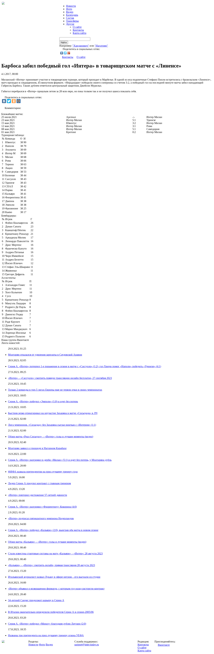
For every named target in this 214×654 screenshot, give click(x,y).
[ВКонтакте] (62, 53)
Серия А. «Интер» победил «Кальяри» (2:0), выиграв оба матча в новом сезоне (53, 530)
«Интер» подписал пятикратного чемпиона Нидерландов (41, 518)
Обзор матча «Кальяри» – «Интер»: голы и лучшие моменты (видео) (47, 541)
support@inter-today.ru (86, 644)
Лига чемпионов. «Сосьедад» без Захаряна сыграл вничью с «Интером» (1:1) (52, 424)
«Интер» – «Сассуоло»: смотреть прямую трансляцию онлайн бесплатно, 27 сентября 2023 (60, 378)
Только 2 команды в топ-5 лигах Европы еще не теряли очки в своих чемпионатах (55, 389)
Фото (69, 9)
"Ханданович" (80, 45)
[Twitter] (65, 53)
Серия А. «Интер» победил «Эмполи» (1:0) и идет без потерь (43, 401)
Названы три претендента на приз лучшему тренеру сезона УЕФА (46, 635)
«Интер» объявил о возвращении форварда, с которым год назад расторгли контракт (56, 588)
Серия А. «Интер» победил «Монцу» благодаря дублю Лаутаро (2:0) (47, 623)
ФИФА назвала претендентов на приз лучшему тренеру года (43, 471)
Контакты (78, 30)
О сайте (77, 27)
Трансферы (72, 21)
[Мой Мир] (19, 101)
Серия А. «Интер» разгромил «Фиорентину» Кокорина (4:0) (42, 506)
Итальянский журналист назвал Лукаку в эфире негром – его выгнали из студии (54, 576)
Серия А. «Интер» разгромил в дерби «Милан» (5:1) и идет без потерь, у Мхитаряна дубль (60, 460)
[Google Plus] (69, 53)
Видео (69, 12)
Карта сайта (79, 33)
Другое (70, 24)
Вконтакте (164, 644)
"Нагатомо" (101, 45)
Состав (70, 18)
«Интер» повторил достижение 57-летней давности (37, 495)
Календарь (72, 15)
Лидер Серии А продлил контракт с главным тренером (39, 483)
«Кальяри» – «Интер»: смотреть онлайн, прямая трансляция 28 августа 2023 (51, 565)
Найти (64, 42)
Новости (33, 644)
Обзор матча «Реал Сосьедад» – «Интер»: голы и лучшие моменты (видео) (50, 436)
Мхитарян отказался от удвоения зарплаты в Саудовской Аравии (45, 354)
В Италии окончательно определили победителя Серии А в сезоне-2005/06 (51, 612)
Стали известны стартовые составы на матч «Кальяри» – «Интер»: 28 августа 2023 (55, 553)
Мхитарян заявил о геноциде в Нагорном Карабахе (37, 448)
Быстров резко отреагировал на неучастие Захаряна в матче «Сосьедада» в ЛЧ (52, 413)
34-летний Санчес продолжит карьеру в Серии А (36, 600)
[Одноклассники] (14, 101)
